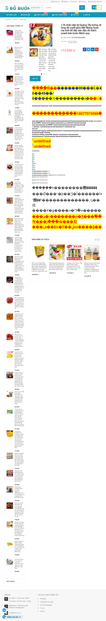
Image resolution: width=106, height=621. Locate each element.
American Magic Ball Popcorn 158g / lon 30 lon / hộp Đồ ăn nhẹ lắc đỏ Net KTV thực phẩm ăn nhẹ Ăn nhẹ (19, 187)
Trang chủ (12, 15)
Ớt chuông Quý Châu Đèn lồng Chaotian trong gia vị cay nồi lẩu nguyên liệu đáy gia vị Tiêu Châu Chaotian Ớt (19, 303)
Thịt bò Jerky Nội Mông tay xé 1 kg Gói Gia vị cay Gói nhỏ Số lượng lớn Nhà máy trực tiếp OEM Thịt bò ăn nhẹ (19, 476)
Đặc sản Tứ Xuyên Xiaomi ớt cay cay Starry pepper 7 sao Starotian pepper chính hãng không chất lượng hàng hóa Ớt (19, 340)
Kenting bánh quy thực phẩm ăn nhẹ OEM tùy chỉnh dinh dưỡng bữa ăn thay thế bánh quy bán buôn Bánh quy (56, 266)
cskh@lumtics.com (15, 613)
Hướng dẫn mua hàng (46, 602)
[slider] (64, 41)
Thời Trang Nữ (42, 14)
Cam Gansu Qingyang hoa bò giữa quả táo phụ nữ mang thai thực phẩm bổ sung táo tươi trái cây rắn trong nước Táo (19, 134)
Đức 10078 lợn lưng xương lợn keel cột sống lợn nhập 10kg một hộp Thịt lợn (19, 67)
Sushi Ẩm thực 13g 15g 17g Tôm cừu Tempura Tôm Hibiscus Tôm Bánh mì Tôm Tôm (19, 563)
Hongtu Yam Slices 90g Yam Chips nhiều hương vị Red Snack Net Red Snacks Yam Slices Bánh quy (74, 266)
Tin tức (75, 14)
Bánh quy (23, 19)
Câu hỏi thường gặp (46, 605)
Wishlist (66, 1)
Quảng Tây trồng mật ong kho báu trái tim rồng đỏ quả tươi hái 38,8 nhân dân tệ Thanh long (19, 35)
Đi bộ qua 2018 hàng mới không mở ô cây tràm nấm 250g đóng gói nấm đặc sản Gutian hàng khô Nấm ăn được (19, 397)
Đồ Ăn (15, 19)
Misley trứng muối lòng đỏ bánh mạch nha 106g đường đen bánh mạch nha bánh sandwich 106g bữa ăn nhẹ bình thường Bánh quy (91, 268)
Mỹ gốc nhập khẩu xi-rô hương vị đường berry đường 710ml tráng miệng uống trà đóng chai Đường (19, 52)
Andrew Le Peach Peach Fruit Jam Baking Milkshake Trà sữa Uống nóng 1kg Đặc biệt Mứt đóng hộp (19, 492)
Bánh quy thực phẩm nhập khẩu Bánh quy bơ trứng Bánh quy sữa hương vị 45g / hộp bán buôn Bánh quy (19, 546)
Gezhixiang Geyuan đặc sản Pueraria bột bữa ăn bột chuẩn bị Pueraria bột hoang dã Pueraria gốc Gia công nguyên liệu (19, 244)
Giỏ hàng (83, 1)
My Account (56, 1)
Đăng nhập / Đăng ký (96, 1)
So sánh (74, 1)
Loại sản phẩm (35, 8)
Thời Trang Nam (60, 14)
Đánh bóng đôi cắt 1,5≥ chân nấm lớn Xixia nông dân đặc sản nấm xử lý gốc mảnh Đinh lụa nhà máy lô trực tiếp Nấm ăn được (19, 459)
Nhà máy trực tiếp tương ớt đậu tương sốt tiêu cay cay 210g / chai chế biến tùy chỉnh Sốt (19, 81)
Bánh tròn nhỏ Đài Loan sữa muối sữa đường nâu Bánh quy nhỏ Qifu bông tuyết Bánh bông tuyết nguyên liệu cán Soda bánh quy (19, 225)
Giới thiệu (43, 599)
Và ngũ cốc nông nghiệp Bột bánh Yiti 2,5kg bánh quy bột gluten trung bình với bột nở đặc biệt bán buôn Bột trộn (19, 116)
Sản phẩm (26, 15)
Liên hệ (87, 15)
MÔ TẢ (35, 78)
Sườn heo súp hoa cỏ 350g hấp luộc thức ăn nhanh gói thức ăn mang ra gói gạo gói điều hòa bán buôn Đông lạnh (19, 170)
